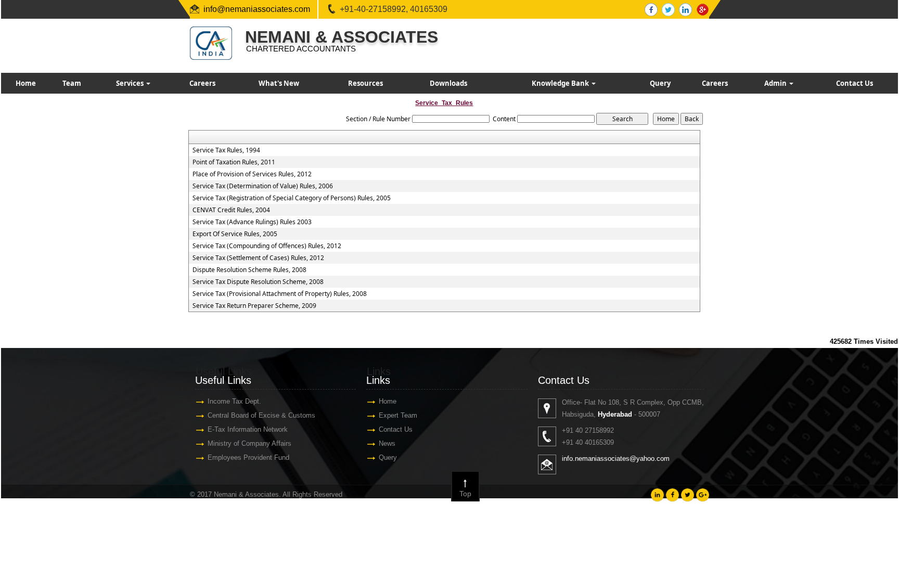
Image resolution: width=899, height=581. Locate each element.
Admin (776, 83)
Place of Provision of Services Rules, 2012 (252, 174)
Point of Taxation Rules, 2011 (233, 162)
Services (130, 83)
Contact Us (854, 83)
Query (660, 83)
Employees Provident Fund (248, 457)
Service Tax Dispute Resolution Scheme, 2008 (258, 282)
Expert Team (398, 415)
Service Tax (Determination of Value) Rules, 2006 (262, 186)
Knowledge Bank (561, 83)
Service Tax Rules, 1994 (226, 150)
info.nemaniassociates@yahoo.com (616, 458)
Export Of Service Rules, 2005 (234, 234)
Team (71, 83)
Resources (365, 83)
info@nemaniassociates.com (256, 9)
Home (26, 83)
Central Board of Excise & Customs (261, 415)
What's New (279, 83)
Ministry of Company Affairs (249, 443)
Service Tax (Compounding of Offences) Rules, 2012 (266, 246)
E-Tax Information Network (248, 429)
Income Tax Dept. (234, 401)
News (387, 443)
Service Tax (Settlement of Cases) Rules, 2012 (258, 258)
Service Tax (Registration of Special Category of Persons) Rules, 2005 (291, 198)
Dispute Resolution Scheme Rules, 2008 (249, 270)
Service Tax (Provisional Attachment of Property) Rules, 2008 (279, 294)
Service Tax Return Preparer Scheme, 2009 (254, 306)
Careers (202, 83)
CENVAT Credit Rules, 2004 (231, 210)
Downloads (448, 83)
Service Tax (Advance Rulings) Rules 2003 (252, 222)
